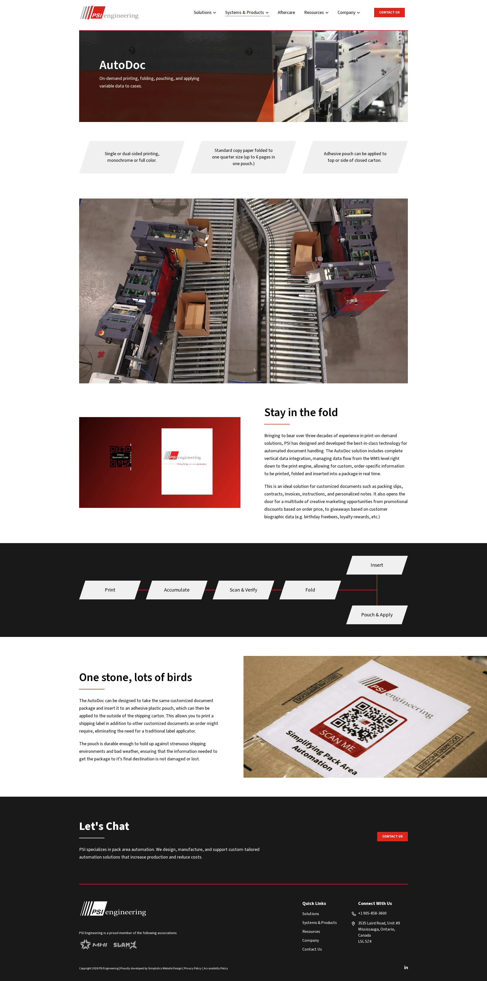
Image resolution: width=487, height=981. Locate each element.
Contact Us (389, 12)
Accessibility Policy (216, 968)
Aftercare (286, 12)
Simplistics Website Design (165, 968)
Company (346, 12)
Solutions (203, 12)
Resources (314, 12)
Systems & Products (244, 12)
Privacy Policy (193, 968)
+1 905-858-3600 (372, 913)
